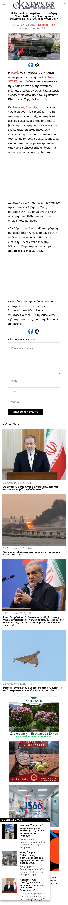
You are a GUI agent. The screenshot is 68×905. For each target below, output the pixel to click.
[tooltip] (30, 65)
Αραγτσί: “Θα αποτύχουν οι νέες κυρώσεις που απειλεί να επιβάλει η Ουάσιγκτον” (31, 488)
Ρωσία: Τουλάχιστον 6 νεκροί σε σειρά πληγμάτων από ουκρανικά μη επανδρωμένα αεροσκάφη (32, 689)
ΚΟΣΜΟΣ (43, 25)
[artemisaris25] (34, 716)
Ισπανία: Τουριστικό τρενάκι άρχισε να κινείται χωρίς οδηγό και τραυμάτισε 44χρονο (32, 830)
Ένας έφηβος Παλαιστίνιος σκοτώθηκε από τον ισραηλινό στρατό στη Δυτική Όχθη (32, 857)
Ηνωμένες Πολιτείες (25, 107)
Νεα (53, 25)
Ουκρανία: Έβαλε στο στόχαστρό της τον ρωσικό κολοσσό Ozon (32, 553)
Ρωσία (15, 72)
